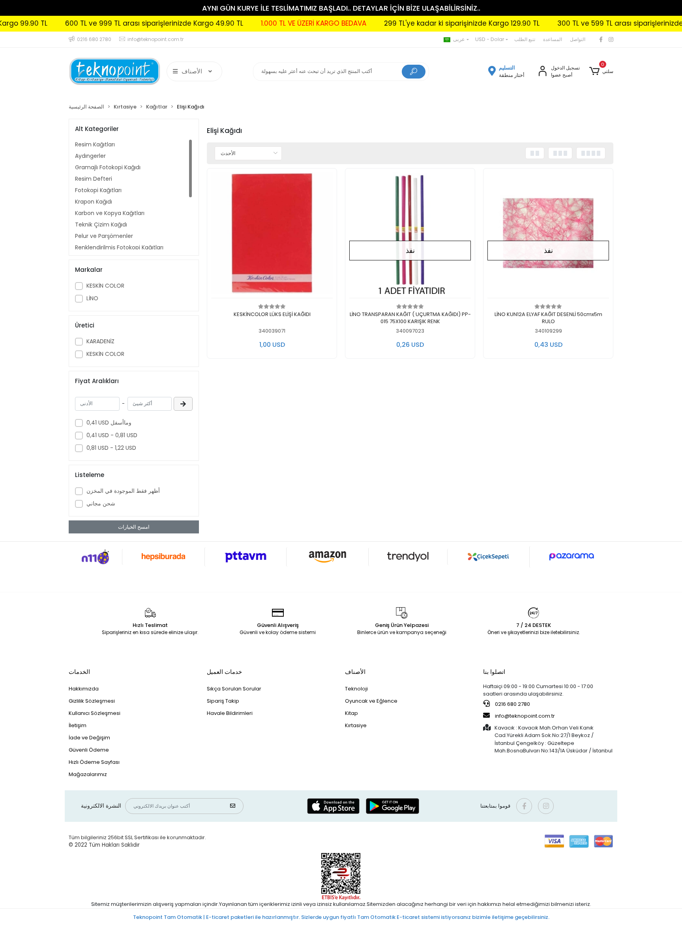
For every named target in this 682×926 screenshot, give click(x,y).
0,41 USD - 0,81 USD (111, 435)
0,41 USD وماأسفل (108, 423)
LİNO (92, 298)
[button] (601, 71)
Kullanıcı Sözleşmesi (94, 713)
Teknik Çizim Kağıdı (101, 224)
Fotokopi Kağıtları (98, 190)
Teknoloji (356, 688)
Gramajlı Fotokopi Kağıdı (108, 167)
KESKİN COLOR (105, 286)
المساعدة (552, 39)
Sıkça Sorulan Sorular (234, 688)
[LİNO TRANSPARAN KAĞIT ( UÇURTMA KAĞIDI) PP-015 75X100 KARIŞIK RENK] (410, 235)
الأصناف (355, 672)
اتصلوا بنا (494, 672)
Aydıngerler (90, 156)
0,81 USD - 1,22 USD (111, 448)
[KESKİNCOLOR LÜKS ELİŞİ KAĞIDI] (272, 235)
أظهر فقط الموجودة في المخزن (123, 491)
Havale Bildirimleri (230, 713)
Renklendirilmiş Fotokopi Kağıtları (119, 247)
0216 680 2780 (512, 704)
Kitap (351, 713)
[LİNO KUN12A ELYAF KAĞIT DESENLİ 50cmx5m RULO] (548, 235)
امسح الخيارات (134, 527)
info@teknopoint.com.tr (524, 716)
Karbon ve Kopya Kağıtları (109, 213)
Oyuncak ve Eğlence (371, 701)
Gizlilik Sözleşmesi (92, 701)
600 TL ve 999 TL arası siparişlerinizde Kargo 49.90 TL (122, 23)
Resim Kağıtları (95, 144)
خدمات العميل (224, 672)
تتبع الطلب (524, 39)
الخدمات (79, 672)
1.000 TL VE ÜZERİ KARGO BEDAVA (281, 23)
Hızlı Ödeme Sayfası (94, 762)
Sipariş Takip (223, 701)
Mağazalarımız (88, 774)
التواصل (577, 39)
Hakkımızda (84, 688)
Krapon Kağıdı (93, 202)
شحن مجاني (100, 503)
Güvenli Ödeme (89, 750)
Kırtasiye (356, 725)
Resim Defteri (93, 179)
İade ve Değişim (89, 737)
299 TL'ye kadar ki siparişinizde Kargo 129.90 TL (429, 23)
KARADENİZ (100, 341)
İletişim (77, 725)
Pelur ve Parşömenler (104, 236)
